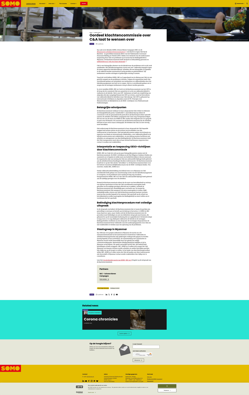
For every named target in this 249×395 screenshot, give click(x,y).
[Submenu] (45, 3)
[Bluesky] (97, 381)
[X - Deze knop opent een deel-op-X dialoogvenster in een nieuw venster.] (109, 294)
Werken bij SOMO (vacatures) (154, 379)
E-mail (137, 344)
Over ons (51, 3)
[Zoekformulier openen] (247, 3)
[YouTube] (86, 381)
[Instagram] (91, 381)
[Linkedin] (83, 381)
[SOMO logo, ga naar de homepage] (10, 3)
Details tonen (91, 392)
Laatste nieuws (31, 3)
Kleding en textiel (114, 288)
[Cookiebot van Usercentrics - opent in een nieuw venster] (79, 392)
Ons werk (42, 3)
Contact (73, 3)
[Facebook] (89, 381)
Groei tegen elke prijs (103, 288)
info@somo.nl (90, 376)
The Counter (63, 3)
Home (91, 32)
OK (167, 386)
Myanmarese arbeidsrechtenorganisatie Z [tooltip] (111, 52)
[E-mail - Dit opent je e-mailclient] (117, 294)
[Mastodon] (94, 381)
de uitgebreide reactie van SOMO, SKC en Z (117, 260)
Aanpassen (166, 390)
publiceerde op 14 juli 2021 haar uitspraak (112, 61)
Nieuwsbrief (150, 381)
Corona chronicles (101, 319)
